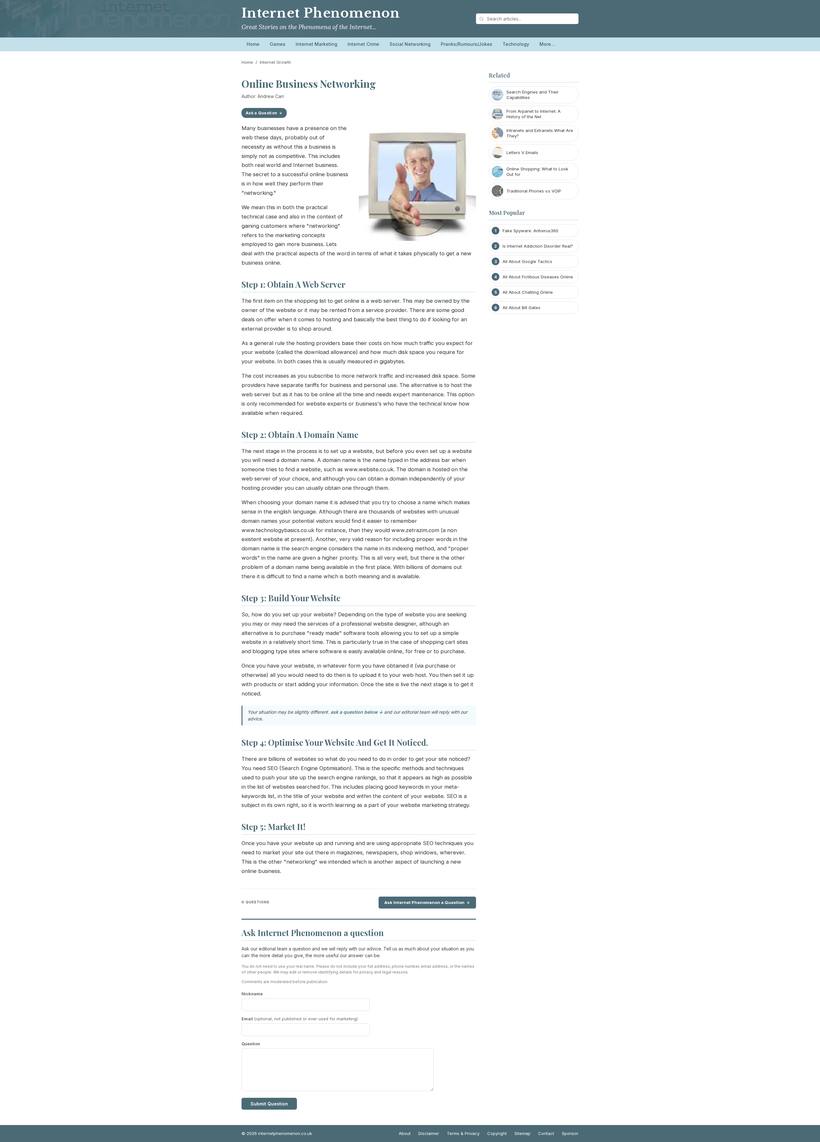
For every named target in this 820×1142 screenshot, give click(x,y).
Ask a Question (261, 113)
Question (251, 1043)
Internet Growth (275, 62)
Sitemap (522, 1133)
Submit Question (269, 1103)
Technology (516, 44)
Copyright (497, 1133)
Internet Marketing (316, 44)
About (405, 1133)
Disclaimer (428, 1133)
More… (547, 44)
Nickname (252, 993)
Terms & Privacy (463, 1133)
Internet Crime (363, 44)
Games (277, 44)
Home (253, 44)
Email (300, 1018)
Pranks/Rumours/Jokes (466, 44)
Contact (546, 1133)
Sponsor (570, 1133)
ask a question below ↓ (357, 712)
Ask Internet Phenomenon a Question (424, 902)
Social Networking (410, 44)
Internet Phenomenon (321, 13)
